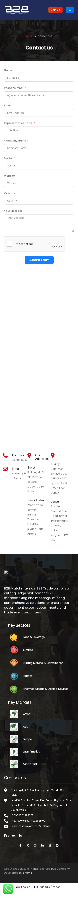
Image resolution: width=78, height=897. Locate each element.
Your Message (13, 211)
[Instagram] (35, 845)
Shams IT (29, 873)
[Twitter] (28, 845)
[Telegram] (57, 845)
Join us (55, 10)
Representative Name (18, 123)
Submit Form (39, 260)
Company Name (15, 140)
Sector (8, 158)
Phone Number (13, 88)
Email (7, 105)
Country (9, 193)
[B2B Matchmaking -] (16, 10)
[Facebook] (20, 845)
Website (9, 176)
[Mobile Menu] (70, 10)
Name (8, 70)
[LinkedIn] (42, 845)
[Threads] (50, 845)
